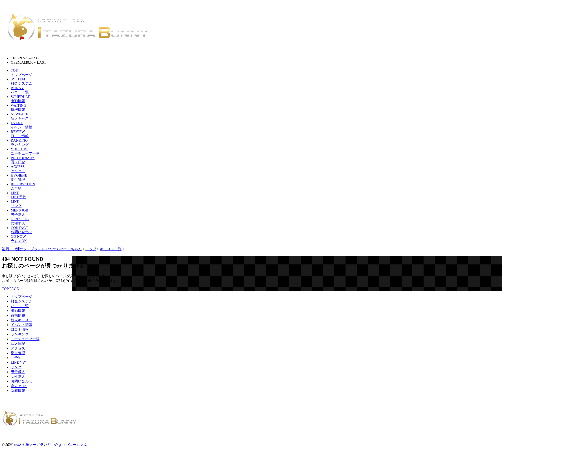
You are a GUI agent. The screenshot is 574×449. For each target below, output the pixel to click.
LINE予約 (18, 362)
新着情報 (18, 391)
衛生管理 (18, 353)
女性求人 (18, 376)
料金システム (21, 301)
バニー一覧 (20, 306)
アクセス (18, 348)
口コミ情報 (20, 329)
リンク (16, 367)
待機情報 (18, 315)
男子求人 (18, 372)
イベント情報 (21, 325)
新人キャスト (21, 320)
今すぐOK (19, 386)
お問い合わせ (21, 381)
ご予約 (16, 358)
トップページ (21, 296)
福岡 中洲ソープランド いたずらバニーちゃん (50, 445)
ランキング (20, 334)
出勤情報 (18, 311)
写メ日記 (18, 343)
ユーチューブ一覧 (25, 339)
